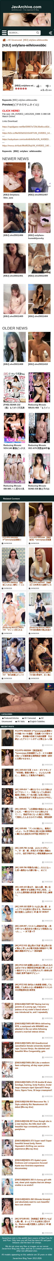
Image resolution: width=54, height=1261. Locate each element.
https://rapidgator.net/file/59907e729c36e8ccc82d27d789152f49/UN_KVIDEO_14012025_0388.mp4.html (27, 126)
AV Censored (30, 718)
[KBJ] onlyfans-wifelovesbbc (35, 40)
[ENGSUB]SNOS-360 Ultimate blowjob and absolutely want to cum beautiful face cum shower (32, 1202)
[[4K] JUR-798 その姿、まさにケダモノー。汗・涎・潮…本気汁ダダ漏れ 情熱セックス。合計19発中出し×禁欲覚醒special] (8, 855)
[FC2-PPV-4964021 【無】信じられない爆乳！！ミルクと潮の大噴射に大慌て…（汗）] (13, 564)
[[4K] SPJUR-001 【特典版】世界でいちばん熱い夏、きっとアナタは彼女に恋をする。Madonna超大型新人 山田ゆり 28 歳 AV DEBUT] (8, 1225)
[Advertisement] (27, 697)
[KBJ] (16, 151)
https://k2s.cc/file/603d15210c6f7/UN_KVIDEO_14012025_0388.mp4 (27, 133)
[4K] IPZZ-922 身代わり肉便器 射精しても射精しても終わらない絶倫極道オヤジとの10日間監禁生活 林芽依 (33, 987)
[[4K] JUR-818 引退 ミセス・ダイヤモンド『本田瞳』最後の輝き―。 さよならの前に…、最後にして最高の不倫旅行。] (8, 777)
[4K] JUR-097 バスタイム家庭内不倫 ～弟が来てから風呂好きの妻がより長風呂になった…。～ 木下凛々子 (33, 929)
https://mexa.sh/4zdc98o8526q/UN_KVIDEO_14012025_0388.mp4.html (27, 145)
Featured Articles (11, 718)
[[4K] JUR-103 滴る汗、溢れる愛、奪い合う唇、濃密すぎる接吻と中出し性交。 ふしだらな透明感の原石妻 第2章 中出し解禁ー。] (8, 894)
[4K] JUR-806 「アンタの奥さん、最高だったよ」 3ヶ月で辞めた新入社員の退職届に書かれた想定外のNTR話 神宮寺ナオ (33, 831)
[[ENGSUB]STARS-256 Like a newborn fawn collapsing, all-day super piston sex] (8, 1069)
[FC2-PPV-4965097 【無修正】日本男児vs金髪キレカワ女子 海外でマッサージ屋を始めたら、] (40, 564)
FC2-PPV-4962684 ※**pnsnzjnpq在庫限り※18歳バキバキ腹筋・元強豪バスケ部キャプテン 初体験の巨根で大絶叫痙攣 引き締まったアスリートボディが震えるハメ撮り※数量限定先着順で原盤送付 (33, 736)
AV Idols (21, 721)
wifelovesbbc (35, 151)
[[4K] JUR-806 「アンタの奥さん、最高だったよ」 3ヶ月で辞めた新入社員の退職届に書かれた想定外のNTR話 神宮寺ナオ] (8, 835)
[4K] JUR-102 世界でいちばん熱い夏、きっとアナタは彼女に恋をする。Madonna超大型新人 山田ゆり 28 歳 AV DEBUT (33, 909)
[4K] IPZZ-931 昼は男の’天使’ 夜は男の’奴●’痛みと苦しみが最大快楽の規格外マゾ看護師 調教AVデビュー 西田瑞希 (33, 948)
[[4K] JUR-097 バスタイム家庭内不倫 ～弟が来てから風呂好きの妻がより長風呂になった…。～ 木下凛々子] (8, 933)
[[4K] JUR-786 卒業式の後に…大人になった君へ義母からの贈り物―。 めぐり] (8, 874)
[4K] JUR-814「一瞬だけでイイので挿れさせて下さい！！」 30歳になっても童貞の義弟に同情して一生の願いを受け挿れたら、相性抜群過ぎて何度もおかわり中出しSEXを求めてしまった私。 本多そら (33, 794)
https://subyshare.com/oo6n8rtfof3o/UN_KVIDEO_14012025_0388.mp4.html (27, 139)
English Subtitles (37, 721)
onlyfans (24, 151)
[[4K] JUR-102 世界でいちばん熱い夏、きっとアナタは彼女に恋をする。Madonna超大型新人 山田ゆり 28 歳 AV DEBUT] (8, 913)
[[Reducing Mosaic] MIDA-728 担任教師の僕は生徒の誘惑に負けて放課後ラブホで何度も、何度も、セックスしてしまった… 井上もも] (40, 610)
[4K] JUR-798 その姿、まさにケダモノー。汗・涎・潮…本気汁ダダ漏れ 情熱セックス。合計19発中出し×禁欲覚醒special (33, 851)
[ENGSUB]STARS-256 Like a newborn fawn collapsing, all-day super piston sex (32, 1065)
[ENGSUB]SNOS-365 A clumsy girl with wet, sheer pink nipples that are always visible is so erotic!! (33, 1182)
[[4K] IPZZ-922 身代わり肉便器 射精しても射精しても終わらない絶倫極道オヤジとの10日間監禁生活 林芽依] (8, 991)
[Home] (4, 40)
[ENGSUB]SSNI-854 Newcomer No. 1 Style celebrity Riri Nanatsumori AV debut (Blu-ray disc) (32, 1104)
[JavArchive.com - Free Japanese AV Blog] (27, 12)
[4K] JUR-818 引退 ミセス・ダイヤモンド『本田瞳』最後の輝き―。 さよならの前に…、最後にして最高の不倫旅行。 (33, 772)
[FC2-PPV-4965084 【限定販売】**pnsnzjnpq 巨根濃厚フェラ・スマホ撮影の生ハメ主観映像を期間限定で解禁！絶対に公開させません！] (40, 519)
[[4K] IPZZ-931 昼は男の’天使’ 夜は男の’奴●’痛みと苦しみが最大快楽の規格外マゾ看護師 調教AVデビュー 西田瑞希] (8, 952)
